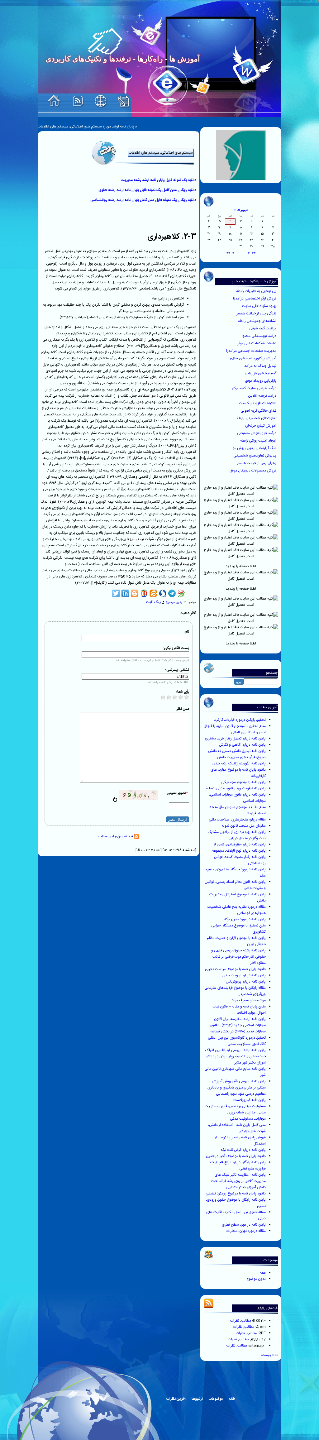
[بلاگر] (134, 593)
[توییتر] (116, 593)
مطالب (246, 1321)
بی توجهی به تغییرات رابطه (256, 291)
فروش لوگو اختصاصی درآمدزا (255, 298)
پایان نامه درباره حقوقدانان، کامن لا (240, 844)
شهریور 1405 (241, 210)
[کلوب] (144, 593)
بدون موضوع (256, 1279)
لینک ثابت (153, 602)
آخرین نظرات (176, 1399)
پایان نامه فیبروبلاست (249, 1100)
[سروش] (162, 593)
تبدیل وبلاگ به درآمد (260, 366)
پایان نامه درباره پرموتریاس (246, 981)
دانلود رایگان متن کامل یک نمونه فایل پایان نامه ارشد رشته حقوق (147, 190)
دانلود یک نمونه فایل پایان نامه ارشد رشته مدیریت (158, 180)
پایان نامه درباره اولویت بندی (244, 975)
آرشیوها (197, 1399)
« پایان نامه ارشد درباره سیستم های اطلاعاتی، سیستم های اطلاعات (87, 126)
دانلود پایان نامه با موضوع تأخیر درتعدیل (236, 1156)
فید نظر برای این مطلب (116, 836)
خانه (232, 1399)
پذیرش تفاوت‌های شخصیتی (255, 455)
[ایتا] (153, 593)
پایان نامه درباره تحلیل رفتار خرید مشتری (235, 738)
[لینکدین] (125, 593)
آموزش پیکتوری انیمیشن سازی (253, 358)
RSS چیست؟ (269, 1355)
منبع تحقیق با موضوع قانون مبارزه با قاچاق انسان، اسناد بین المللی (235, 729)
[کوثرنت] (181, 593)
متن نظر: (182, 709)
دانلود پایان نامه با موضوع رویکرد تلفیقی (236, 1193)
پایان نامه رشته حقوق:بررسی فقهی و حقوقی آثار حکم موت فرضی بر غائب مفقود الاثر (238, 956)
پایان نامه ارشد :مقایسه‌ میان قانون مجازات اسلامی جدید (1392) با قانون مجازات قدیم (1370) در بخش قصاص (238, 1025)
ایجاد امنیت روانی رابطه (258, 441)
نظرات (234, 1321)
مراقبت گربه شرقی (263, 328)
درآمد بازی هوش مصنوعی (257, 433)
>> (228, 253)
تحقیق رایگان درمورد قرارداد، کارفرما (240, 720)
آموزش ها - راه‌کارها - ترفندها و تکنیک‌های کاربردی (255, 284)
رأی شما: (182, 692)
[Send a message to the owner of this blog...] (100, 101)
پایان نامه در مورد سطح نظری (244, 1225)
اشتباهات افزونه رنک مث (258, 403)
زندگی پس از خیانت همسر (256, 313)
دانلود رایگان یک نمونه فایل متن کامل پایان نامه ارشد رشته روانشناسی (143, 200)
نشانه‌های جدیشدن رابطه (257, 321)
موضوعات (216, 1399)
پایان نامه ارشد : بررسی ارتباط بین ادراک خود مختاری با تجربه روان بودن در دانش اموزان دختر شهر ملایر (235, 1056)
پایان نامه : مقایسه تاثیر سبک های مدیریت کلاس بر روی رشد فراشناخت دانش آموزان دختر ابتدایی (238, 1181)
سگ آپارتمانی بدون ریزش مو (255, 448)
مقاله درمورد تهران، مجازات (246, 1231)
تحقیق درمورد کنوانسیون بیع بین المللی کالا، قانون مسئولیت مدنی (237, 1041)
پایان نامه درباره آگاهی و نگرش (242, 745)
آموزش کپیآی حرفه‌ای (261, 426)
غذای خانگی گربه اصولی (258, 411)
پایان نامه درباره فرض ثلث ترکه (243, 1150)
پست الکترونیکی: (176, 648)
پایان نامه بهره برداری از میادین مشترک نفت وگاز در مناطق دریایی (237, 835)
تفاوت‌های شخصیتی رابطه (257, 418)
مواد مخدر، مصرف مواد (249, 1000)
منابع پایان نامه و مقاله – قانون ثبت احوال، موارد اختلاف (239, 1009)
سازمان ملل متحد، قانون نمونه (243, 826)
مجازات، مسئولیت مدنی (248, 1119)
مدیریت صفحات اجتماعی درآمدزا (251, 351)
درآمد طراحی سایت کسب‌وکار (254, 388)
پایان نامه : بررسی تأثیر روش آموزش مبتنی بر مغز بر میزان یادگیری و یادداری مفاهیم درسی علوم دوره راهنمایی (236, 1087)
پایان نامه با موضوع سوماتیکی (243, 782)
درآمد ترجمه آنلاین (262, 396)
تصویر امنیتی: (176, 793)
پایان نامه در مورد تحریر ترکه (245, 919)
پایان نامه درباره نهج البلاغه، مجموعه (239, 851)
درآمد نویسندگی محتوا (259, 336)
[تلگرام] (172, 593)
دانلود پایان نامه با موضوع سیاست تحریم (235, 969)
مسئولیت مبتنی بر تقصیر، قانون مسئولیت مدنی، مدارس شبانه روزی (235, 1109)
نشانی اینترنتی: (177, 670)
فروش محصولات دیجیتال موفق (253, 470)
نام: (186, 632)
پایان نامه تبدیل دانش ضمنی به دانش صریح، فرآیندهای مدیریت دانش (237, 754)
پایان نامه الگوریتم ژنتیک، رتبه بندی (239, 763)
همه (262, 1273)
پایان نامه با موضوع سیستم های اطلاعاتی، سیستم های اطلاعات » (150, 133)
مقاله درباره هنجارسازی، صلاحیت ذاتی (237, 819)
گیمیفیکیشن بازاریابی (261, 373)
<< (254, 253)
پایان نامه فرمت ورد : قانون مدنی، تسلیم (236, 788)
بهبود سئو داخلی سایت (259, 306)
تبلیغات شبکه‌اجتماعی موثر (257, 343)
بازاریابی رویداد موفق (261, 381)
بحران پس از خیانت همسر (257, 463)
